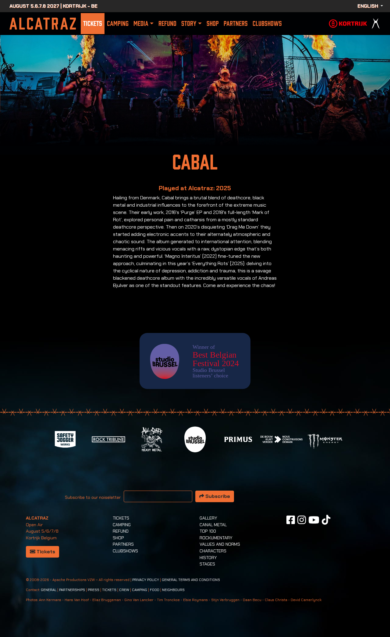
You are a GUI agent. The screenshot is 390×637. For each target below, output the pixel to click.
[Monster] (325, 441)
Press (93, 590)
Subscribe (217, 496)
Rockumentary (216, 538)
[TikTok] (326, 520)
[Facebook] (290, 520)
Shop (213, 23)
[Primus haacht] (238, 439)
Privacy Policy (145, 580)
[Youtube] (313, 520)
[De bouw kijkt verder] (282, 439)
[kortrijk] (348, 23)
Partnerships (72, 590)
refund (167, 23)
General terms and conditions (191, 580)
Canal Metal (213, 524)
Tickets (92, 23)
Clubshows (267, 23)
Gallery (208, 518)
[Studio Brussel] (195, 439)
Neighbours (173, 590)
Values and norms (220, 544)
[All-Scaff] (152, 439)
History (208, 557)
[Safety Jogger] (65, 439)
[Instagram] (301, 520)
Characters (213, 551)
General (48, 590)
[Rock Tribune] (108, 439)
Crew (124, 590)
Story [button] (188, 23)
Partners (236, 23)
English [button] (368, 6)
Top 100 (208, 531)
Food (154, 590)
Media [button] (140, 23)
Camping (118, 23)
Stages (207, 564)
